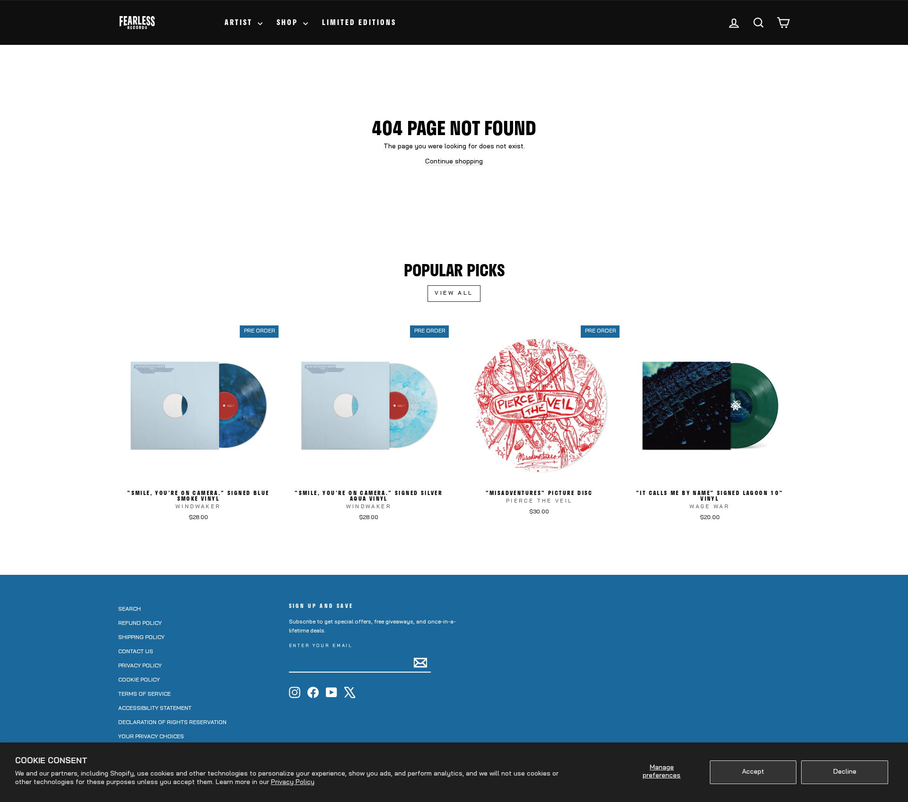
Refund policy (140, 623)
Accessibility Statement (155, 708)
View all (454, 293)
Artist (240, 22)
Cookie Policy (139, 680)
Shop (289, 22)
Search (129, 609)
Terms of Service (144, 694)
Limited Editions (359, 22)
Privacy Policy (292, 782)
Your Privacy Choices (151, 737)
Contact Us (135, 652)
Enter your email (321, 646)
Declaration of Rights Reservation (172, 722)
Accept (753, 772)
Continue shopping (454, 161)
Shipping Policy (141, 637)
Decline (844, 772)
